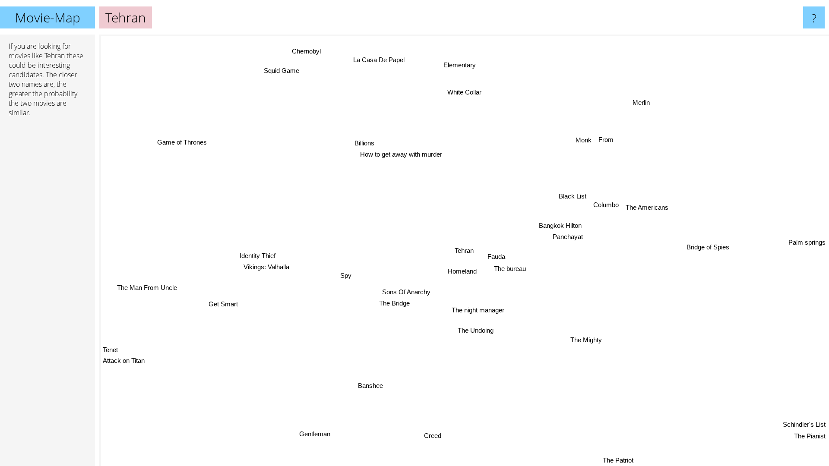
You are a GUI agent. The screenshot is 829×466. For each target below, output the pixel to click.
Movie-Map (47, 17)
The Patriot (619, 460)
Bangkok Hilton (559, 225)
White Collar (465, 91)
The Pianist (810, 435)
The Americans (647, 208)
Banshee (366, 384)
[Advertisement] (47, 255)
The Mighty (583, 340)
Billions (364, 142)
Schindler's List (804, 424)
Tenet (110, 350)
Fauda (496, 256)
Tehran (464, 250)
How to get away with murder (405, 153)
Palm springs (807, 248)
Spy (345, 273)
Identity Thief (257, 254)
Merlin (642, 102)
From (607, 140)
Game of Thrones (183, 140)
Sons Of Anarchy (404, 290)
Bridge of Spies (708, 248)
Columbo (606, 205)
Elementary (459, 65)
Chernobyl (308, 49)
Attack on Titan (124, 361)
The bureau (509, 268)
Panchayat (568, 237)
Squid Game (287, 68)
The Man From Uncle (150, 295)
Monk (586, 140)
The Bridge (392, 301)
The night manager (475, 309)
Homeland (460, 270)
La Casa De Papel (385, 58)
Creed (433, 435)
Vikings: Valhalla (265, 265)
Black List (573, 196)
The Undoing (472, 330)
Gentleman (318, 436)
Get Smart (222, 302)
